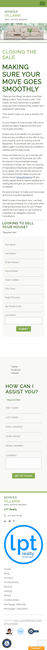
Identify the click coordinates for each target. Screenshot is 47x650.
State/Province (12, 297)
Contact (8, 577)
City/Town (10, 288)
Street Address (12, 280)
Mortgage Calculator (16, 608)
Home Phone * (12, 271)
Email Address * (12, 262)
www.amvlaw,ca (24, 177)
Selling (8, 591)
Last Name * (11, 253)
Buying (8, 586)
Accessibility (11, 582)
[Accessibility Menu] (7, 643)
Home (7, 569)
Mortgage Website (15, 604)
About (7, 595)
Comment (11, 455)
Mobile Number (14, 446)
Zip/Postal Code (13, 306)
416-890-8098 (14, 515)
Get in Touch (23, 475)
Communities (11, 600)
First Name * (11, 244)
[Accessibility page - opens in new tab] (33, 632)
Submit (23, 328)
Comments (10, 315)
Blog (6, 573)
